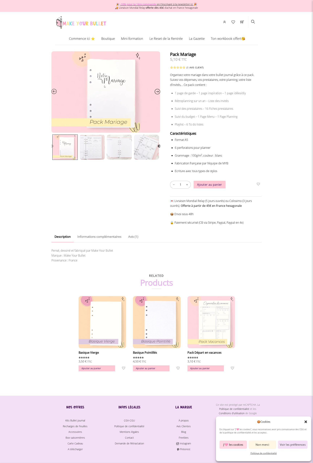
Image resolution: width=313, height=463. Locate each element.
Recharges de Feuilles (75, 426)
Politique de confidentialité (264, 453)
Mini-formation (132, 38)
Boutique (108, 38)
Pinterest (184, 449)
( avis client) (195, 67)
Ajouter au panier (209, 185)
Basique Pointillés (145, 353)
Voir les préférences (293, 444)
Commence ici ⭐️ (82, 38)
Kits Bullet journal (75, 420)
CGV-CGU (129, 420)
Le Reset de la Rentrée (166, 38)
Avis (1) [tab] (133, 236)
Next (159, 146)
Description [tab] (63, 236)
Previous (52, 146)
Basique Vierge (89, 353)
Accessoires (75, 432)
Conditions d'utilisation (232, 413)
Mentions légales (129, 432)
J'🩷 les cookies (233, 444)
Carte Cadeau (75, 443)
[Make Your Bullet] (81, 22)
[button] (306, 422)
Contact (129, 437)
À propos (184, 420)
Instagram (185, 443)
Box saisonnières (75, 437)
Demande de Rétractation (129, 443)
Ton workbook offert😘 (228, 38)
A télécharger (75, 449)
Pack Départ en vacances (204, 353)
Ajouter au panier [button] (91, 368)
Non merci (262, 444)
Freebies (184, 437)
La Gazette (197, 38)
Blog (183, 432)
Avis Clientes (183, 426)
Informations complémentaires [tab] (99, 236)
